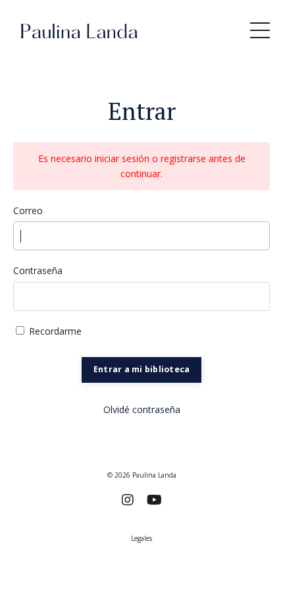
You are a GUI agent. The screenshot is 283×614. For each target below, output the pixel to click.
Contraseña (38, 270)
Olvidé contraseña (141, 409)
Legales (141, 538)
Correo (28, 210)
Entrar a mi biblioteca (141, 369)
